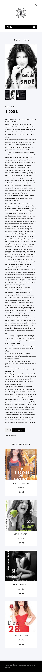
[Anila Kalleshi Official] (21, 13)
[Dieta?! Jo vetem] (21, 515)
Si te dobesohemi (21, 585)
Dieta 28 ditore (21, 635)
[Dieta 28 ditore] (21, 616)
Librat (14, 435)
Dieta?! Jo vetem (21, 534)
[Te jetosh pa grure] (21, 464)
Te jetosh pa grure (21, 483)
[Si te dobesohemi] (21, 566)
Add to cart (18, 430)
